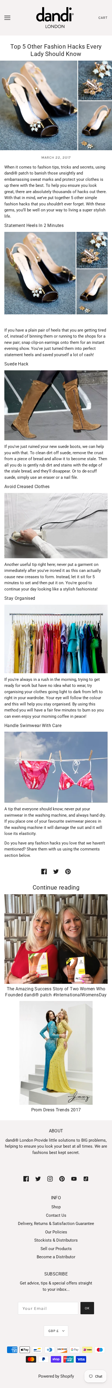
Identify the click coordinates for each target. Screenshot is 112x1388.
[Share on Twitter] (56, 871)
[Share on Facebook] (44, 871)
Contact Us (56, 1215)
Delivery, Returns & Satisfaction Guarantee (56, 1223)
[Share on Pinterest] (68, 871)
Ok (87, 1308)
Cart (103, 18)
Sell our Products (56, 1248)
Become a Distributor (56, 1256)
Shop (56, 1206)
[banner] (55, 17)
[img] (26, 1178)
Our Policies (56, 1232)
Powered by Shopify (56, 1376)
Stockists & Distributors (56, 1240)
